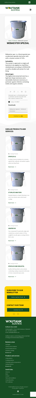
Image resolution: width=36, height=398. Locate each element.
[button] (10, 92)
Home (9, 40)
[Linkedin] (29, 2)
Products (14, 40)
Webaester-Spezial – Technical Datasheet (18, 110)
